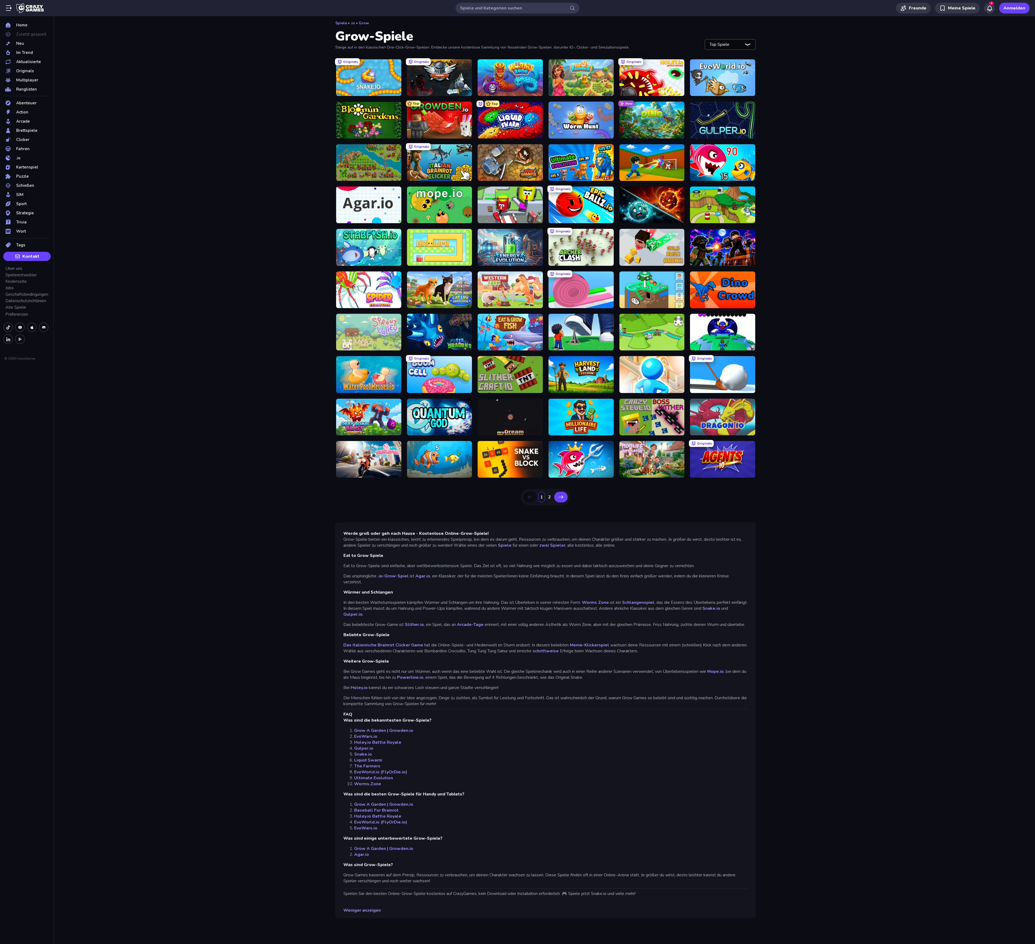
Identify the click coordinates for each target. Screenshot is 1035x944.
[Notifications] (989, 8)
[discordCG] (44, 327)
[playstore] (20, 339)
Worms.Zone (367, 784)
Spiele (341, 23)
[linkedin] (8, 339)
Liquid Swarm (368, 760)
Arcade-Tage (470, 625)
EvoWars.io (365, 736)
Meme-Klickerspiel (589, 645)
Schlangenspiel (638, 602)
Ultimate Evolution (373, 778)
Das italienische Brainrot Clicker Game (383, 645)
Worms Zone (595, 602)
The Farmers (367, 766)
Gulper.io (353, 614)
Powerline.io (410, 677)
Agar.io (422, 576)
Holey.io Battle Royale (377, 742)
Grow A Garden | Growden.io (383, 730)
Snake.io (711, 608)
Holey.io (359, 688)
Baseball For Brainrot (376, 810)
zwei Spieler (552, 545)
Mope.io (715, 671)
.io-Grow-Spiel (393, 576)
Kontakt (30, 256)
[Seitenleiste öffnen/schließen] (8, 8)
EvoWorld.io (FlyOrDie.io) (380, 772)
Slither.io (414, 625)
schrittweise (546, 651)
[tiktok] (8, 327)
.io (353, 23)
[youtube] (20, 327)
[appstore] (32, 327)
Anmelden (1014, 8)
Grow (364, 23)
